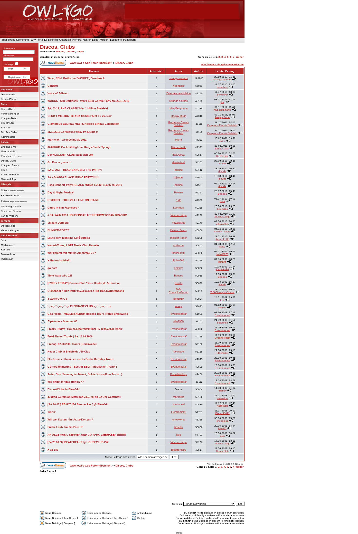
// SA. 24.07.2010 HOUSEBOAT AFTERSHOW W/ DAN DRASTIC (87, 215)
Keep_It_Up (222, 239)
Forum (5, 142)
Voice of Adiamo (57, 93)
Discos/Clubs (8, 109)
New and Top (8, 179)
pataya (222, 261)
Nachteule (179, 85)
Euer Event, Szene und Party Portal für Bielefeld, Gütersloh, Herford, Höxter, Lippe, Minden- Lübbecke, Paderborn (68, 39)
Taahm (222, 163)
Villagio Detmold (58, 222)
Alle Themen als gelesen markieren (222, 64)
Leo (222, 300)
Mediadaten (7, 245)
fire (222, 102)
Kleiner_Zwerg (178, 230)
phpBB (179, 532)
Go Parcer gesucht (59, 162)
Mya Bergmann (179, 108)
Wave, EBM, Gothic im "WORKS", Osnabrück (76, 78)
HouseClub (222, 451)
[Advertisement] (141, 490)
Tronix (51, 411)
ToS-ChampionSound (178, 291)
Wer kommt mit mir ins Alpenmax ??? (71, 252)
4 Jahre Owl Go (57, 298)
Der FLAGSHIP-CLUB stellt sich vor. (70, 154)
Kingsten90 (222, 269)
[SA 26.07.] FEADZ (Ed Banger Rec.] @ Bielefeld (78, 404)
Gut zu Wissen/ (9, 215)
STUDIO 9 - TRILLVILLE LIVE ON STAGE (73, 200)
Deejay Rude (178, 115)
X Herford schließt (59, 260)
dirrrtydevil (178, 162)
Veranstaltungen (10, 113)
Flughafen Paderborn (18, 201)
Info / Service (9, 235)
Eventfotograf (179, 313)
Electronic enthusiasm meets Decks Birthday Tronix (80, 359)
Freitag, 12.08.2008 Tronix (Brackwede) (72, 344)
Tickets (5, 190)
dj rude (179, 169)
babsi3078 (178, 252)
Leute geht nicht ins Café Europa (68, 237)
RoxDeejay (178, 154)
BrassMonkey (178, 374)
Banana (178, 192)
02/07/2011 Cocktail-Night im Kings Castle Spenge (79, 147)
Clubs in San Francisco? (63, 207)
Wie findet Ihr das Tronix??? (65, 381)
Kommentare (8, 136)
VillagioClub (178, 222)
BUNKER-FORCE (58, 230)
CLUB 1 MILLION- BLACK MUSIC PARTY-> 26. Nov (79, 115)
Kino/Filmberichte (10, 195)
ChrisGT (70, 51)
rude (178, 200)
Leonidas (178, 207)
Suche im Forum (10, 174)
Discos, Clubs (8, 160)
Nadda (178, 283)
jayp (178, 434)
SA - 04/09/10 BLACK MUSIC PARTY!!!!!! (73, 177)
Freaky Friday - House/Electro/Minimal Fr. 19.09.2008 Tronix (84, 328)
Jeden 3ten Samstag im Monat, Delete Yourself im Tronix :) (84, 374)
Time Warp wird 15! (59, 275)
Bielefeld (20, 191)
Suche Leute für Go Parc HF (65, 427)
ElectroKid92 (178, 411)
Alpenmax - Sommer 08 (62, 321)
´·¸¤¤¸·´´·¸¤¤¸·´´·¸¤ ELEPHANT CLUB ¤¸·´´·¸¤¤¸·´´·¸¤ (79, 306)
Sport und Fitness (11, 211)
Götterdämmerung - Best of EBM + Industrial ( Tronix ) (82, 366)
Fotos (4, 104)
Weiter (240, 57)
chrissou (178, 245)
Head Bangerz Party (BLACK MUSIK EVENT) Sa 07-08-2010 (84, 184)
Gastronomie (8, 94)
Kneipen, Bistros (10, 165)
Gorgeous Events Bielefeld (178, 124)
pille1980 (178, 298)
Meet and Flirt (8, 151)
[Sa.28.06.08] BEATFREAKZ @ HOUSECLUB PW (77, 442)
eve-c (178, 139)
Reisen (5, 201)
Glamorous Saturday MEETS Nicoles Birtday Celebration (83, 123)
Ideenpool (178, 351)
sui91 (222, 246)
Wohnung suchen (11, 206)
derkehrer (222, 87)
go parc (52, 268)
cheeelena (178, 419)
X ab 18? (52, 449)
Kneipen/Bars (8, 118)
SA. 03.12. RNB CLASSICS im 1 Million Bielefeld (77, 108)
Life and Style (9, 146)
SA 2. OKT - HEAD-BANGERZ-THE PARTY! (74, 169)
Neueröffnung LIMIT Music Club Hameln (73, 245)
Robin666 (178, 260)
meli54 (60, 51)
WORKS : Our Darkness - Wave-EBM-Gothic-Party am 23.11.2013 (88, 100)
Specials (5, 127)
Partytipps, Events (11, 156)
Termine (5, 220)
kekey (178, 306)
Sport (4, 170)
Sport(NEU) (7, 123)
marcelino (178, 396)
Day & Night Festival (60, 192)
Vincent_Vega (178, 215)
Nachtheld (179, 404)
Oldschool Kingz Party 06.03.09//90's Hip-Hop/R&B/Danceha (85, 290)
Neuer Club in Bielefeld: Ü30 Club (68, 351)
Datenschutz (8, 254)
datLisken (222, 322)
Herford (13, 191)
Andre (80, 51)
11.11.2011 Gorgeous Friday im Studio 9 (72, 131)
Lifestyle (6, 184)
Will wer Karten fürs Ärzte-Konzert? (70, 419)
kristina (222, 307)
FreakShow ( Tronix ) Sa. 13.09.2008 (70, 336)
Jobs (3, 240)
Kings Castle (178, 147)
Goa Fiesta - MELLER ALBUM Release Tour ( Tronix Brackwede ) (88, 313)
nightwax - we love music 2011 (66, 139)
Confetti (52, 85)
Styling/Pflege (9, 99)
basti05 (178, 427)
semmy (178, 268)
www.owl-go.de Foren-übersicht (91, 62)
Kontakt (5, 249)
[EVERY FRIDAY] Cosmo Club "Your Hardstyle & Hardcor (83, 283)
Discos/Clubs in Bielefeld (63, 389)
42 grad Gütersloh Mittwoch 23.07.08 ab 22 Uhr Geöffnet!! (84, 396)
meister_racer (178, 237)
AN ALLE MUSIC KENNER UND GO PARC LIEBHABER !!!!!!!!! (86, 434)
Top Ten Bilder (9, 132)
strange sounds (178, 78)
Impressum (7, 258)
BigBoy (222, 390)
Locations (7, 89)
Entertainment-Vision (178, 93)
